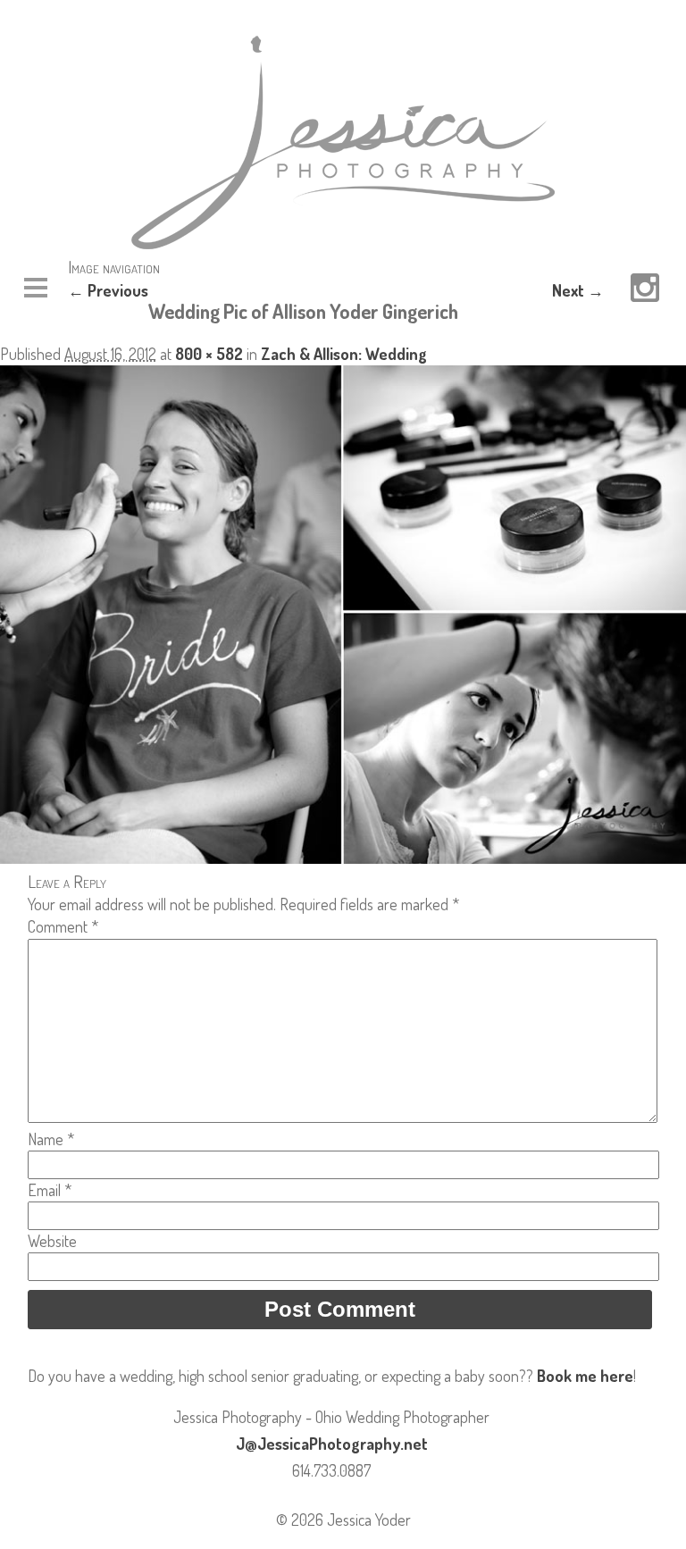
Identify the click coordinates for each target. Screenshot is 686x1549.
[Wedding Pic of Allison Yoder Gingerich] (343, 857)
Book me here (585, 1376)
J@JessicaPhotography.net (332, 1443)
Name (51, 1139)
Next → (578, 290)
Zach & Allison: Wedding (344, 354)
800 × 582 (209, 354)
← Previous (108, 290)
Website (52, 1241)
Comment (63, 926)
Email (49, 1190)
